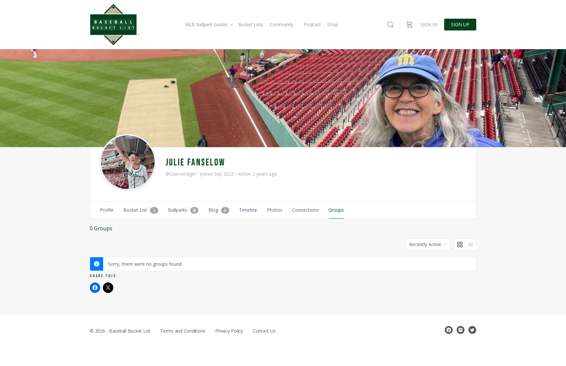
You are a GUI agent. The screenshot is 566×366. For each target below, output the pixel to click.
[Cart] (409, 24)
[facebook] (449, 330)
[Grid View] (460, 244)
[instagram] (460, 330)
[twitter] (472, 330)
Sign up (460, 24)
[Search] (390, 25)
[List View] (470, 244)
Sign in (428, 24)
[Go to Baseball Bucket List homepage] (114, 24)
